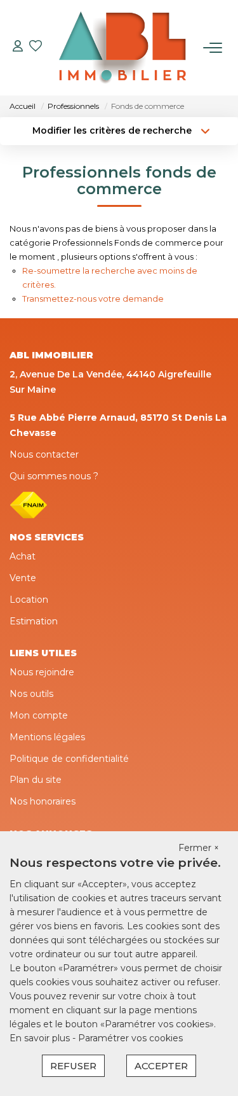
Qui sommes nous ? (54, 476)
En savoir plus (41, 1038)
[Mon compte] (18, 47)
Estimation (34, 621)
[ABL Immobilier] (122, 47)
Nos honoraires (43, 801)
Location (29, 599)
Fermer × (198, 848)
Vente (23, 578)
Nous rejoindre (42, 672)
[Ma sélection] (35, 47)
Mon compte (39, 715)
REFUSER (73, 1066)
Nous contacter (44, 454)
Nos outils (31, 693)
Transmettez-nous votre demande (93, 298)
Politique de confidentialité (69, 758)
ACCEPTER (161, 1066)
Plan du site (36, 779)
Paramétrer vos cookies (130, 1038)
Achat (23, 556)
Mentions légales (47, 737)
